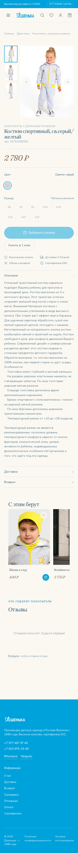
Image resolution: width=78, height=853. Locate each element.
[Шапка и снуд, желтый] (29, 544)
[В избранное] (43, 515)
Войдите (13, 656)
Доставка (10, 472)
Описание (11, 276)
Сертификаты (12, 813)
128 (36, 217)
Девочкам (23, 33)
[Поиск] (42, 15)
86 (9, 207)
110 (58, 207)
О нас (7, 776)
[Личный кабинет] (60, 15)
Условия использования (64, 838)
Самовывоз (11, 795)
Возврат (10, 482)
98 (32, 207)
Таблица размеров (62, 198)
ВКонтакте (10, 756)
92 (21, 207)
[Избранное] (51, 15)
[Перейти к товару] (45, 577)
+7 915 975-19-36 (16, 749)
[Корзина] (70, 15)
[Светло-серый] (7, 185)
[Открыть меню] (8, 15)
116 (10, 217)
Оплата (8, 807)
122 (23, 217)
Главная (9, 33)
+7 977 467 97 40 (16, 743)
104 (45, 207)
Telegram (26, 756)
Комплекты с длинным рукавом (51, 33)
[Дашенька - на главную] (25, 15)
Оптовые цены (60, 4)
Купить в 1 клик (19, 245)
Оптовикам (11, 801)
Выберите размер (41, 233)
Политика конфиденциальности (38, 838)
